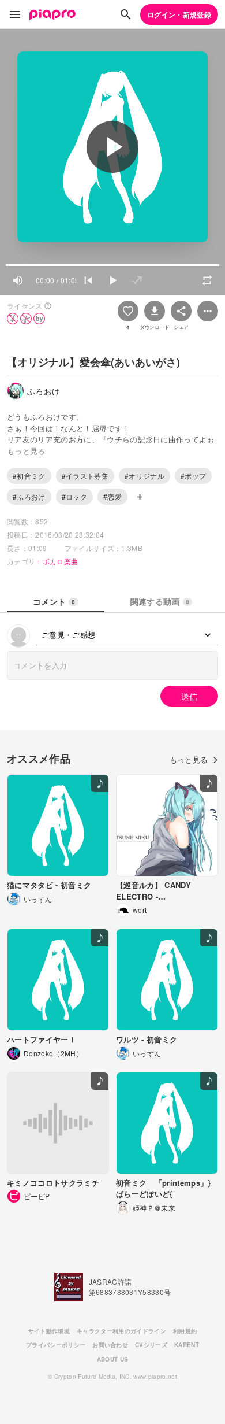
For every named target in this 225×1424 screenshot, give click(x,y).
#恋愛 (112, 496)
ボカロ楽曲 (60, 561)
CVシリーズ (151, 1345)
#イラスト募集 (85, 475)
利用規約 (185, 1331)
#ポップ (193, 475)
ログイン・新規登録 (179, 14)
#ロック (74, 496)
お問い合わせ (110, 1345)
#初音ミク (29, 475)
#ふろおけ (29, 496)
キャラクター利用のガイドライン (121, 1331)
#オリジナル (144, 475)
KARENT (186, 1345)
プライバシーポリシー (55, 1345)
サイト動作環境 (49, 1331)
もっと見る (189, 759)
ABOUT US (113, 1359)
